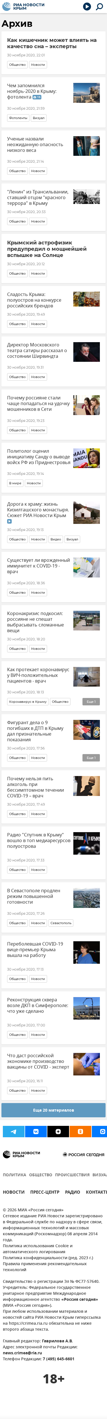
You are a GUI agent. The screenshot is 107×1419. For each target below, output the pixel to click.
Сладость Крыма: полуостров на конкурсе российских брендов (34, 300)
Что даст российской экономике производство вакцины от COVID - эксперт (38, 1061)
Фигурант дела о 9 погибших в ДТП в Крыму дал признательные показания (35, 731)
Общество (17, 65)
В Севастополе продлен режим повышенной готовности (33, 896)
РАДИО (72, 1193)
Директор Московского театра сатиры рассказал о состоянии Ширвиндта (37, 350)
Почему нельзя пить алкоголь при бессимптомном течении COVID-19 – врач (35, 787)
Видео (56, 539)
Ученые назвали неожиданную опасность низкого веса (35, 144)
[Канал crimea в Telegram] (14, 1131)
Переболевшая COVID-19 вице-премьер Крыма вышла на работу (35, 949)
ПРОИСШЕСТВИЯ (72, 1175)
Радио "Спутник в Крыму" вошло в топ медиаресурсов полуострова (38, 840)
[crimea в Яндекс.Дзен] (58, 1131)
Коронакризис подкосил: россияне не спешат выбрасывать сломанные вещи (35, 622)
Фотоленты (18, 118)
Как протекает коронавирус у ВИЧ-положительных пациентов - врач (38, 675)
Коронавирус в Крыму (28, 702)
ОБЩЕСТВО (40, 1175)
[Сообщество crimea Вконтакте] (36, 1131)
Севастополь (61, 923)
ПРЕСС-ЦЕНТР (44, 1193)
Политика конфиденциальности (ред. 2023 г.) (48, 1258)
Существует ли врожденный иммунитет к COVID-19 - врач (38, 566)
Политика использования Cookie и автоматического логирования (37, 1249)
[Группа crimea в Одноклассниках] (80, 1131)
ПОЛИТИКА (14, 1175)
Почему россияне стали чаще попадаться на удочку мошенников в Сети (38, 403)
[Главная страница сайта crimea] (23, 6)
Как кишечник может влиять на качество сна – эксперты (52, 43)
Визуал (39, 118)
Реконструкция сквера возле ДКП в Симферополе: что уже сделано (37, 1005)
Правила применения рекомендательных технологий (45, 1267)
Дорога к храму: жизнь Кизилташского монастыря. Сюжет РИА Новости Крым (38, 510)
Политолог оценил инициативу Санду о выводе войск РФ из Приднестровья (38, 456)
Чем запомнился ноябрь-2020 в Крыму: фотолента (31, 91)
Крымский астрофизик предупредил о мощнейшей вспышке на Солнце (47, 249)
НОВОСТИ (14, 1193)
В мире (15, 483)
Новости (38, 65)
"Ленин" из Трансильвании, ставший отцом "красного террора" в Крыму (37, 197)
